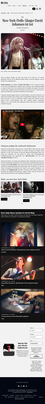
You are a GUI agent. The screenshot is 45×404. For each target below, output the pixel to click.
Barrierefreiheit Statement (27, 397)
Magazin (24, 5)
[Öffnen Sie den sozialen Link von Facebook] (18, 386)
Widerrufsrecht (28, 395)
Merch (19, 5)
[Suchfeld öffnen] (34, 8)
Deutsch (41, 397)
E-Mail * (32, 327)
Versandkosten (5, 395)
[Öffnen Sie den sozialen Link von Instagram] (21, 386)
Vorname (32, 334)
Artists (9, 5)
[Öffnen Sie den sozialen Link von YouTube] (23, 386)
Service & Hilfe (19, 395)
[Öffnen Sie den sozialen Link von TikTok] (26, 386)
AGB (6, 397)
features (3, 252)
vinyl (2, 318)
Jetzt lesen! (4, 199)
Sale (36, 5)
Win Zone (31, 5)
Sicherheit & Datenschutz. (36, 370)
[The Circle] (4, 3)
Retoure (35, 395)
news (2, 285)
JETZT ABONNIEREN (36, 356)
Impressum (17, 397)
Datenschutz (10, 397)
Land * (31, 340)
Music (14, 5)
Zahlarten (12, 395)
